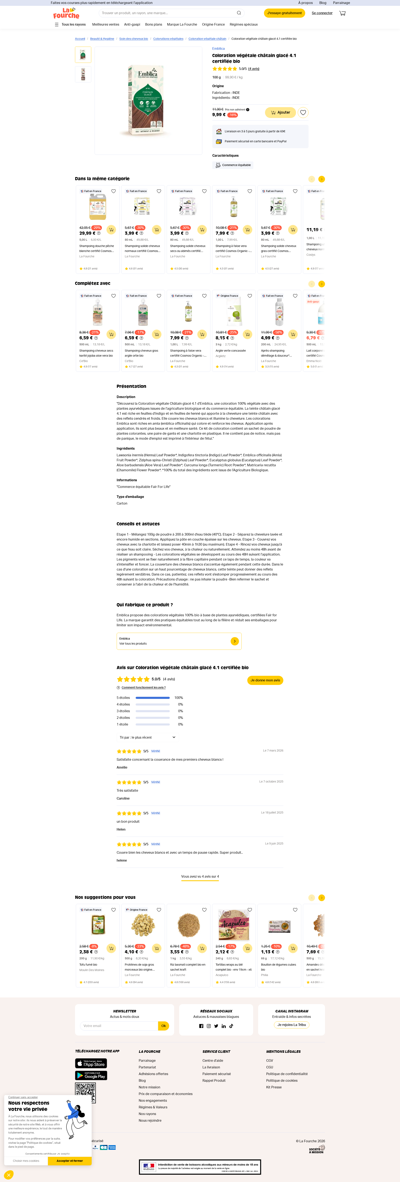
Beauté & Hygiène (102, 38)
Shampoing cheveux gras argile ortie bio (141, 353)
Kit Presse (274, 1087)
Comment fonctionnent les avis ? (144, 687)
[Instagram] (208, 1026)
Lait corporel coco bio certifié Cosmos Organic (322, 353)
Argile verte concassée (231, 350)
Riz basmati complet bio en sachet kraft (187, 967)
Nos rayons (147, 1114)
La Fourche (149, 1051)
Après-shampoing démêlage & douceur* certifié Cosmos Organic (277, 353)
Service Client (216, 1051)
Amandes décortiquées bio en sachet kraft (324, 967)
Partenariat (147, 1067)
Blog (322, 3)
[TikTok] (231, 1026)
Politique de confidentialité (287, 1074)
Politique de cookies (282, 1080)
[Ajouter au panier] (111, 229)
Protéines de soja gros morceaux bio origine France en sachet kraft (140, 967)
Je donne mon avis (265, 680)
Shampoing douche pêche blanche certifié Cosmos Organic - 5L (96, 249)
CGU (269, 1067)
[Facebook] (201, 1026)
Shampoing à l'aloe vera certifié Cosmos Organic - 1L (232, 249)
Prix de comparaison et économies (165, 1094)
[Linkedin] (224, 1026)
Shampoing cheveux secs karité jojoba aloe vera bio (96, 353)
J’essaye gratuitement (284, 13)
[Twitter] (216, 1026)
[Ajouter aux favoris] (113, 191)
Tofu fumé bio (88, 964)
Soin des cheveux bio (133, 38)
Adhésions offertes (153, 1074)
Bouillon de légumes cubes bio (278, 967)
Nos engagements (153, 1100)
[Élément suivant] (321, 179)
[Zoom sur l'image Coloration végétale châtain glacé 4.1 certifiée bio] (148, 101)
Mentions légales (283, 1051)
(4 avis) (253, 69)
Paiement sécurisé (216, 1074)
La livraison (211, 1067)
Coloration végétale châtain (207, 38)
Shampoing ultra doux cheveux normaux (320, 247)
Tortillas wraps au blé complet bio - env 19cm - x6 (234, 967)
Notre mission (149, 1087)
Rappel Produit (214, 1080)
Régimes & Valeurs (153, 1107)
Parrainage (341, 3)
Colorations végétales (168, 38)
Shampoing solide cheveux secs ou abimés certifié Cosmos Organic (187, 249)
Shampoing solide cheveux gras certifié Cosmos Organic (278, 249)
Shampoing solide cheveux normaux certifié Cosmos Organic (142, 249)
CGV (269, 1060)
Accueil (80, 38)
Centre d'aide (212, 1060)
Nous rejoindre (150, 1120)
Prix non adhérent (235, 109)
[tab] (83, 55)
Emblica (218, 48)
